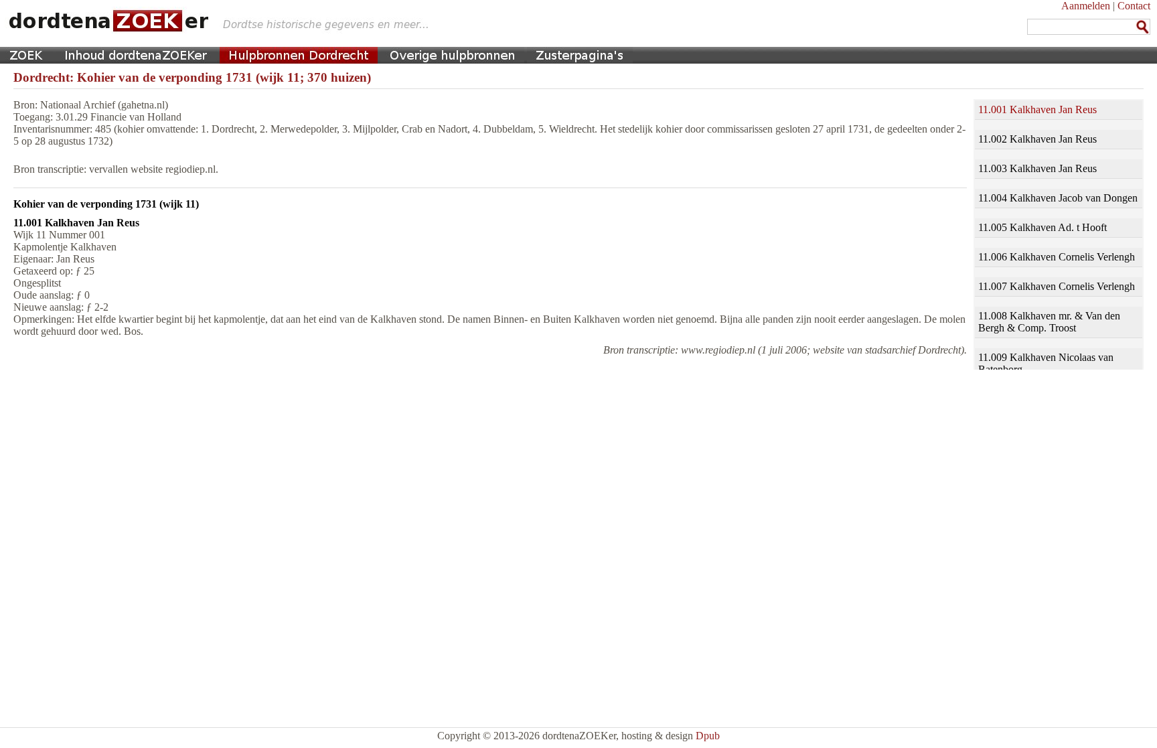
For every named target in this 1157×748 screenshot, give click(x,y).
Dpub (708, 735)
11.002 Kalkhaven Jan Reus (1037, 139)
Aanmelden (1085, 5)
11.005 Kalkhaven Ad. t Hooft (1042, 227)
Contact (1133, 5)
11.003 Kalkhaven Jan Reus (1037, 168)
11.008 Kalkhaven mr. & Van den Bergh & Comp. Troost (1049, 321)
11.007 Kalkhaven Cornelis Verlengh (1056, 286)
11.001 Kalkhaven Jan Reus (1037, 109)
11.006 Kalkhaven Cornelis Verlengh (1056, 257)
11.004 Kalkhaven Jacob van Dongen (1058, 198)
